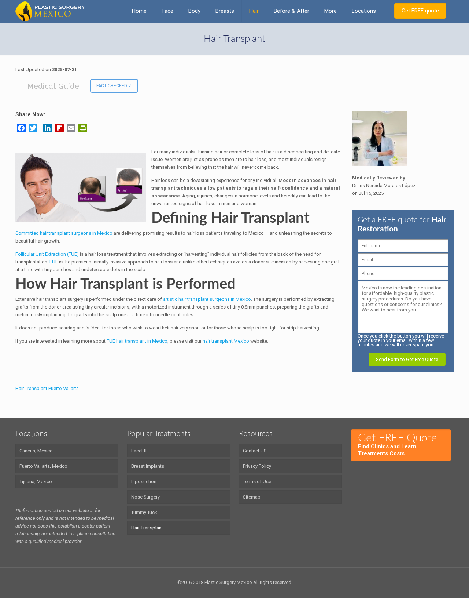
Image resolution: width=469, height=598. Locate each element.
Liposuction (143, 481)
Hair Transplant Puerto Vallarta (47, 388)
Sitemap (252, 497)
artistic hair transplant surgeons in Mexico (207, 299)
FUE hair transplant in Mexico (137, 341)
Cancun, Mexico (36, 450)
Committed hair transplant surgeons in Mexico (64, 233)
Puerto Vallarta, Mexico (43, 466)
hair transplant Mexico (226, 341)
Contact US (255, 450)
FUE (54, 262)
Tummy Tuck (144, 512)
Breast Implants (147, 466)
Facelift (139, 450)
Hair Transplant (147, 527)
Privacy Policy (257, 466)
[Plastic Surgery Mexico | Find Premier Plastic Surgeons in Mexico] (50, 11)
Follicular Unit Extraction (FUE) (47, 254)
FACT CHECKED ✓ (114, 85)
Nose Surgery (145, 497)
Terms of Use (257, 481)
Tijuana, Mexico (35, 481)
